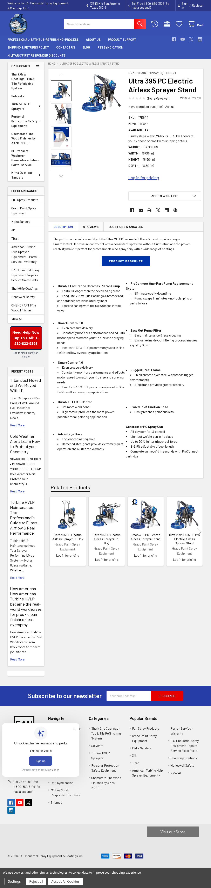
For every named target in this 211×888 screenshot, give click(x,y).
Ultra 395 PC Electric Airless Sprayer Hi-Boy (67, 537)
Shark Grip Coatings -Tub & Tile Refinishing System (23, 81)
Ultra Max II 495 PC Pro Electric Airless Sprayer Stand (184, 539)
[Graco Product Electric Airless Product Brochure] (126, 261)
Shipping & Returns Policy (28, 47)
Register (198, 5)
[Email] (140, 210)
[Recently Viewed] (156, 24)
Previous (61, 74)
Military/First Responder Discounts (36, 55)
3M (13, 230)
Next (61, 176)
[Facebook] (174, 39)
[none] (101, 93)
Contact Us (65, 47)
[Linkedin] (166, 210)
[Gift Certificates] (168, 24)
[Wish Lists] (180, 24)
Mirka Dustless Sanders (22, 175)
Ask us (170, 106)
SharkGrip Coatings (24, 288)
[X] (191, 39)
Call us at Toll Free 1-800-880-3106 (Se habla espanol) (27, 786)
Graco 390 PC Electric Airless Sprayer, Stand (146, 537)
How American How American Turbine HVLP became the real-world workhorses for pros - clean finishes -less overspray (26, 606)
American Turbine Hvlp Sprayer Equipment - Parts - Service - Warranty (25, 254)
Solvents (17, 96)
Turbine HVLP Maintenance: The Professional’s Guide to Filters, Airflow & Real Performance (24, 517)
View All (16, 318)
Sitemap (56, 802)
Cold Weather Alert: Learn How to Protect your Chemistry (25, 444)
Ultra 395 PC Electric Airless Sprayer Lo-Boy (107, 539)
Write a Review (190, 98)
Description (63, 227)
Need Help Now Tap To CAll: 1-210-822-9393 (25, 338)
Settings (14, 881)
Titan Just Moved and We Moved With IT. (25, 385)
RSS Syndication (110, 47)
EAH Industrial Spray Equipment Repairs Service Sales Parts (25, 275)
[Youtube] (182, 39)
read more (17, 425)
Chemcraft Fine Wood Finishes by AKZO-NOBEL (23, 138)
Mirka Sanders (20, 221)
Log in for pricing (143, 177)
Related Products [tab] (70, 487)
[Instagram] (200, 39)
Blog (86, 47)
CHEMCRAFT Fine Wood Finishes (23, 307)
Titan (15, 238)
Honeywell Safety (23, 297)
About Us (93, 39)
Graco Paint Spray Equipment (23, 210)
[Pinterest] (175, 210)
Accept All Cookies (65, 881)
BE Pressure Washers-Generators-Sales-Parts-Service (25, 158)
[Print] (149, 210)
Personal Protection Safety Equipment (24, 121)
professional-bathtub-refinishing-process (43, 39)
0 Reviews (90, 227)
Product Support (122, 39)
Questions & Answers (126, 227)
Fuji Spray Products (24, 200)
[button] (164, 196)
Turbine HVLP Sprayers (20, 106)
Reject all (36, 881)
